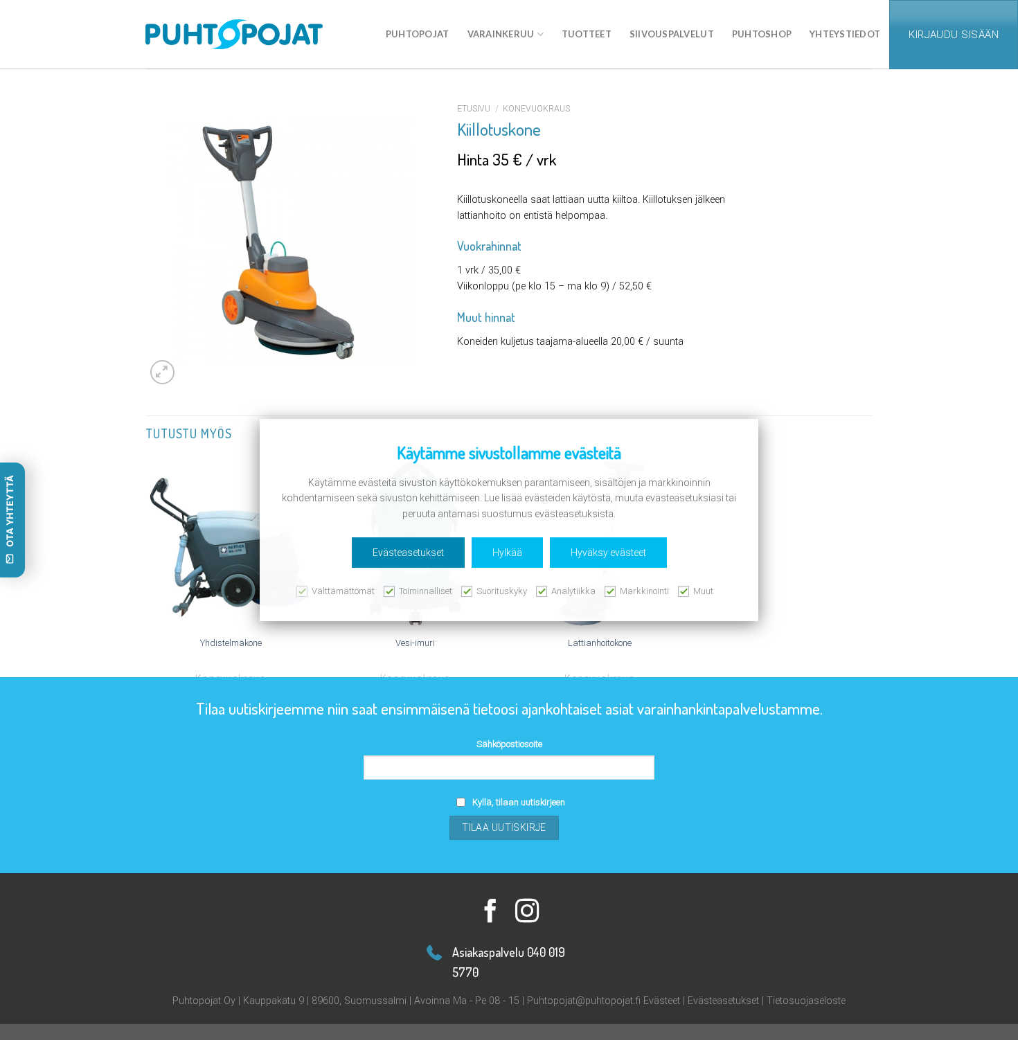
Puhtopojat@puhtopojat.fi (584, 1001)
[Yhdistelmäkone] (230, 543)
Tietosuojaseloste (806, 1001)
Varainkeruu (501, 33)
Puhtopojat (417, 33)
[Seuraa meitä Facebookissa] (491, 912)
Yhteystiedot (845, 33)
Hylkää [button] (507, 552)
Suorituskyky (501, 591)
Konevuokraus (536, 109)
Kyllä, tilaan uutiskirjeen (518, 802)
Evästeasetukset (723, 1001)
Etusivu (473, 109)
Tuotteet (586, 33)
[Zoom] (162, 372)
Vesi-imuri (415, 643)
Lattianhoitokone (600, 643)
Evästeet (661, 1001)
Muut (703, 591)
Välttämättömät (343, 591)
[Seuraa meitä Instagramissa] (527, 912)
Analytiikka (573, 591)
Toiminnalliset (425, 591)
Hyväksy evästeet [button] (608, 552)
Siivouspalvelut (671, 33)
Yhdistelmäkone (231, 643)
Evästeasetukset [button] (408, 552)
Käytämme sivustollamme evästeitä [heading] (509, 452)
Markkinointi (644, 591)
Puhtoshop (762, 33)
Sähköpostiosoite (509, 744)
